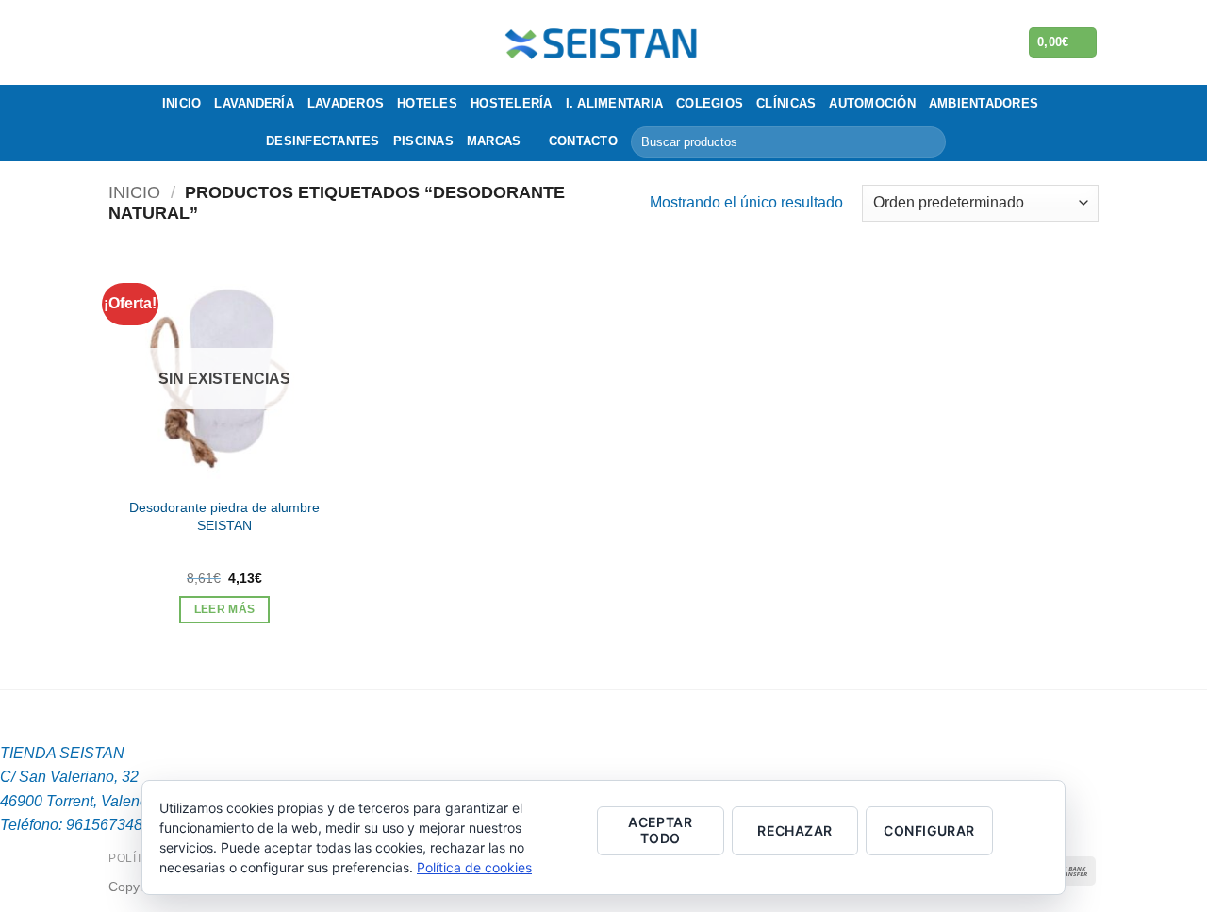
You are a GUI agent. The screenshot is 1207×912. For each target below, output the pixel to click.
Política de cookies (474, 867)
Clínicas (786, 103)
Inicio (182, 103)
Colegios (709, 103)
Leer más (225, 609)
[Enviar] (928, 142)
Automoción (872, 103)
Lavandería (254, 103)
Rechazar (794, 830)
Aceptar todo (660, 830)
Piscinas (423, 141)
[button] (1063, 42)
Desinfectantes (323, 141)
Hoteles (427, 103)
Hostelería (512, 103)
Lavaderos (345, 103)
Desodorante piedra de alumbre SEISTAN (224, 516)
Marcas (494, 141)
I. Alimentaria (615, 103)
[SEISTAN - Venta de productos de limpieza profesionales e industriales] (604, 42)
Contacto (583, 141)
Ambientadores (983, 103)
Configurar (929, 830)
